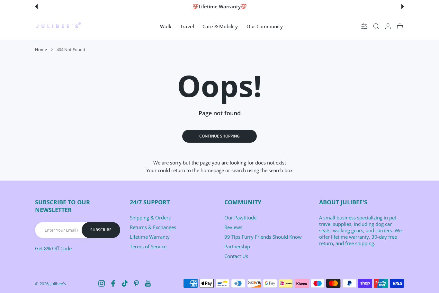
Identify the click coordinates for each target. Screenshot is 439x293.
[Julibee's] (58, 26)
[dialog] (376, 26)
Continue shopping (219, 136)
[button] (36, 6)
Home (41, 49)
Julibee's (58, 284)
